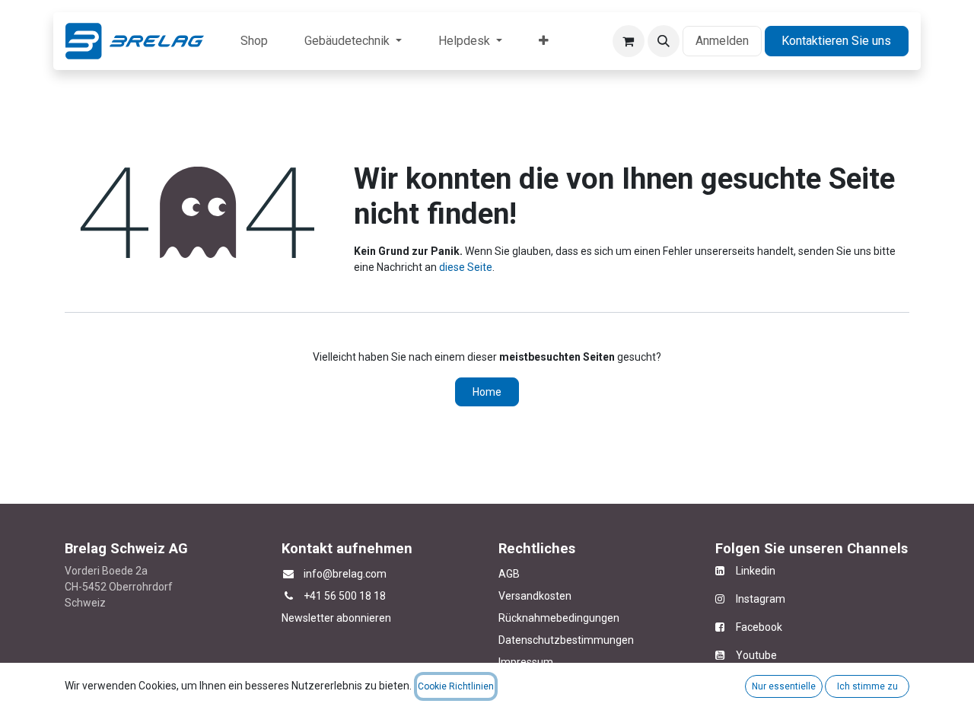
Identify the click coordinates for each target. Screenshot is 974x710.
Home (487, 392)
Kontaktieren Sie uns (836, 40)
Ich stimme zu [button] (867, 686)
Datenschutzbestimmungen (566, 640)
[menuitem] (254, 41)
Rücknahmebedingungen (558, 618)
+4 (310, 596)
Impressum (525, 662)
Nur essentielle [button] (784, 686)
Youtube (756, 655)
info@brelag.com (345, 574)
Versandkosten (534, 596)
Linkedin (749, 571)
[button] (664, 41)
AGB (509, 574)
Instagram (754, 599)
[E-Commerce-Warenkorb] (629, 41)
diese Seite (465, 267)
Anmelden (722, 40)
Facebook (759, 627)
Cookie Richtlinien (456, 686)
